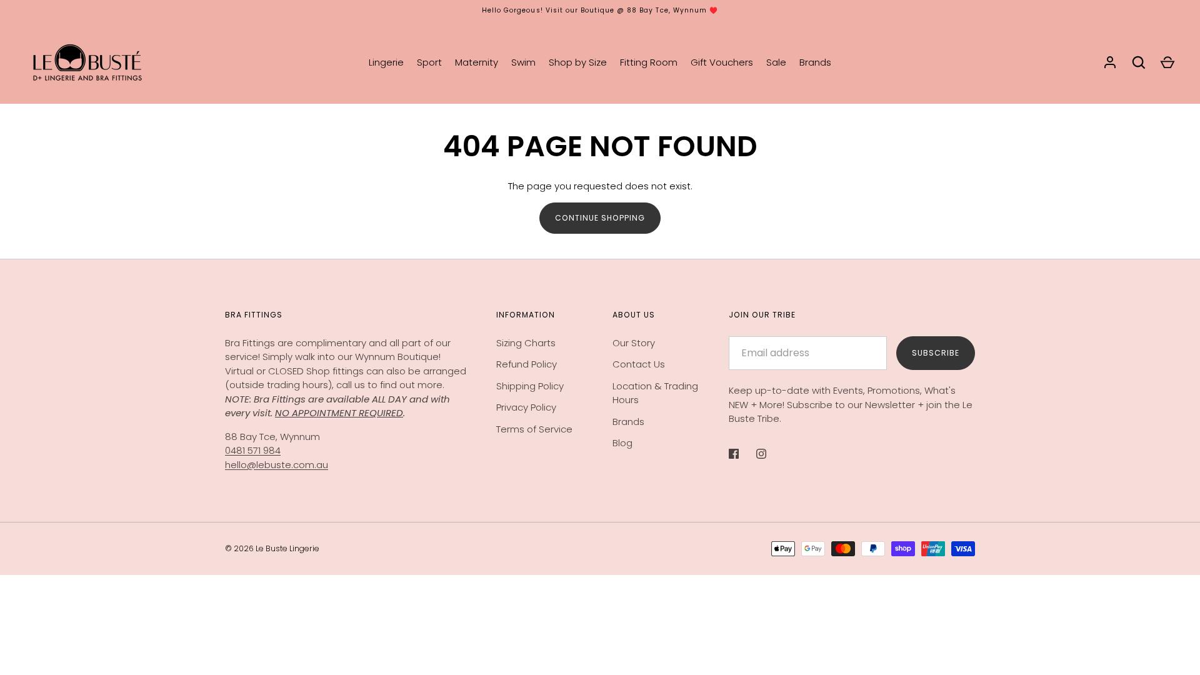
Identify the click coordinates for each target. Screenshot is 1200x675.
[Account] (1110, 62)
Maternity (476, 62)
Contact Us (638, 364)
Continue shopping (600, 217)
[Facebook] (742, 454)
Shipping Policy (530, 385)
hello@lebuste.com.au (276, 464)
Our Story (633, 342)
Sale (776, 62)
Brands (815, 62)
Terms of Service (534, 429)
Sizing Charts (526, 342)
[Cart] (1167, 62)
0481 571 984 (253, 450)
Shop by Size (578, 62)
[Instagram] (770, 454)
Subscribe (935, 353)
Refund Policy (526, 364)
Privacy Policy (526, 407)
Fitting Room (649, 62)
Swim (523, 62)
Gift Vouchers (722, 62)
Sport (429, 62)
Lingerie (386, 62)
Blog (622, 442)
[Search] (1138, 62)
